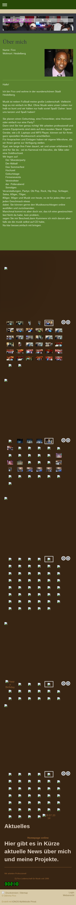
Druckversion (12, 893)
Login (71, 892)
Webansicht (68, 895)
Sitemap (24, 893)
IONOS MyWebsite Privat (24, 901)
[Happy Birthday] (10, 684)
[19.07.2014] (49, 817)
